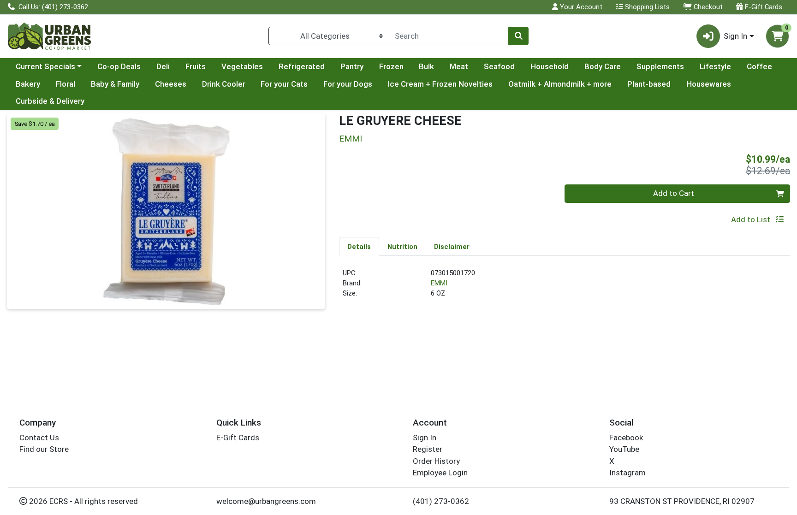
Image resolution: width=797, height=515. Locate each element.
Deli (163, 66)
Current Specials (45, 66)
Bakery (28, 84)
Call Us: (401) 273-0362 (52, 7)
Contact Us (39, 437)
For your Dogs (347, 84)
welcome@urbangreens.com (266, 501)
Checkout (707, 7)
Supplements (660, 66)
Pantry (351, 66)
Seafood (499, 66)
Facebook (626, 437)
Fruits (195, 66)
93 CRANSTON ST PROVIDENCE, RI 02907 (682, 501)
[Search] (518, 36)
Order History (436, 461)
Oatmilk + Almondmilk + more (560, 84)
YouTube (624, 449)
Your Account (580, 7)
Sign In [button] (735, 36)
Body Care (602, 66)
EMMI (439, 283)
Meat (459, 66)
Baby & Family (115, 84)
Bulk (426, 66)
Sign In (424, 437)
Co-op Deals (119, 66)
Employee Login (440, 472)
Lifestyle (715, 66)
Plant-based (649, 84)
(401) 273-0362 (441, 501)
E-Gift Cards (762, 7)
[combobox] (449, 36)
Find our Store (44, 449)
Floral (65, 84)
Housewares (708, 84)
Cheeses (170, 84)
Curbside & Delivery (50, 101)
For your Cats (284, 84)
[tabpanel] (564, 287)
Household (549, 66)
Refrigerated (302, 66)
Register (427, 449)
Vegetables (242, 66)
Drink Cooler (223, 84)
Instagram (627, 472)
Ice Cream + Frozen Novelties (440, 84)
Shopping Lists (646, 7)
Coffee (759, 66)
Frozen (391, 66)
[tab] (359, 246)
